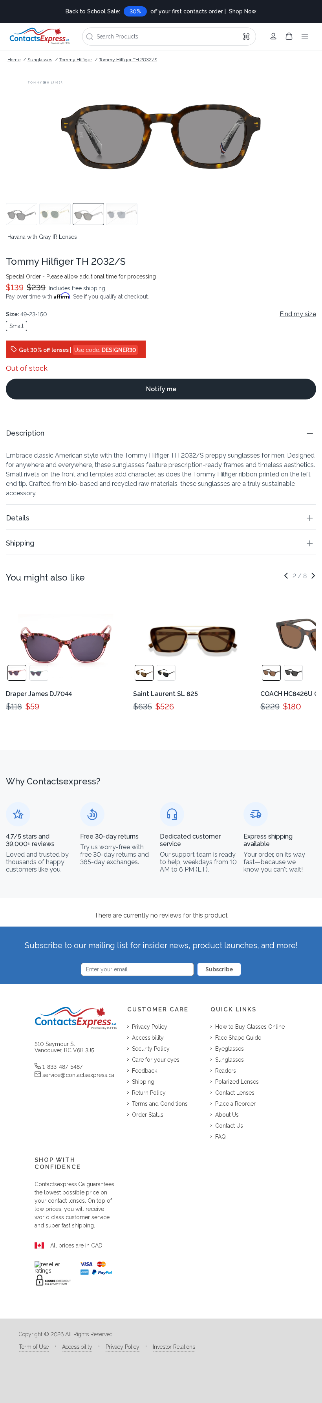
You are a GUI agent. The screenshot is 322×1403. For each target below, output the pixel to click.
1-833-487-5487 (62, 1067)
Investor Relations (174, 1347)
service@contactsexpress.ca (78, 1075)
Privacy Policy (122, 1347)
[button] (161, 433)
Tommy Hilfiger (75, 59)
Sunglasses (39, 59)
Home (13, 59)
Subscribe (219, 969)
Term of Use (34, 1347)
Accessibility (77, 1347)
